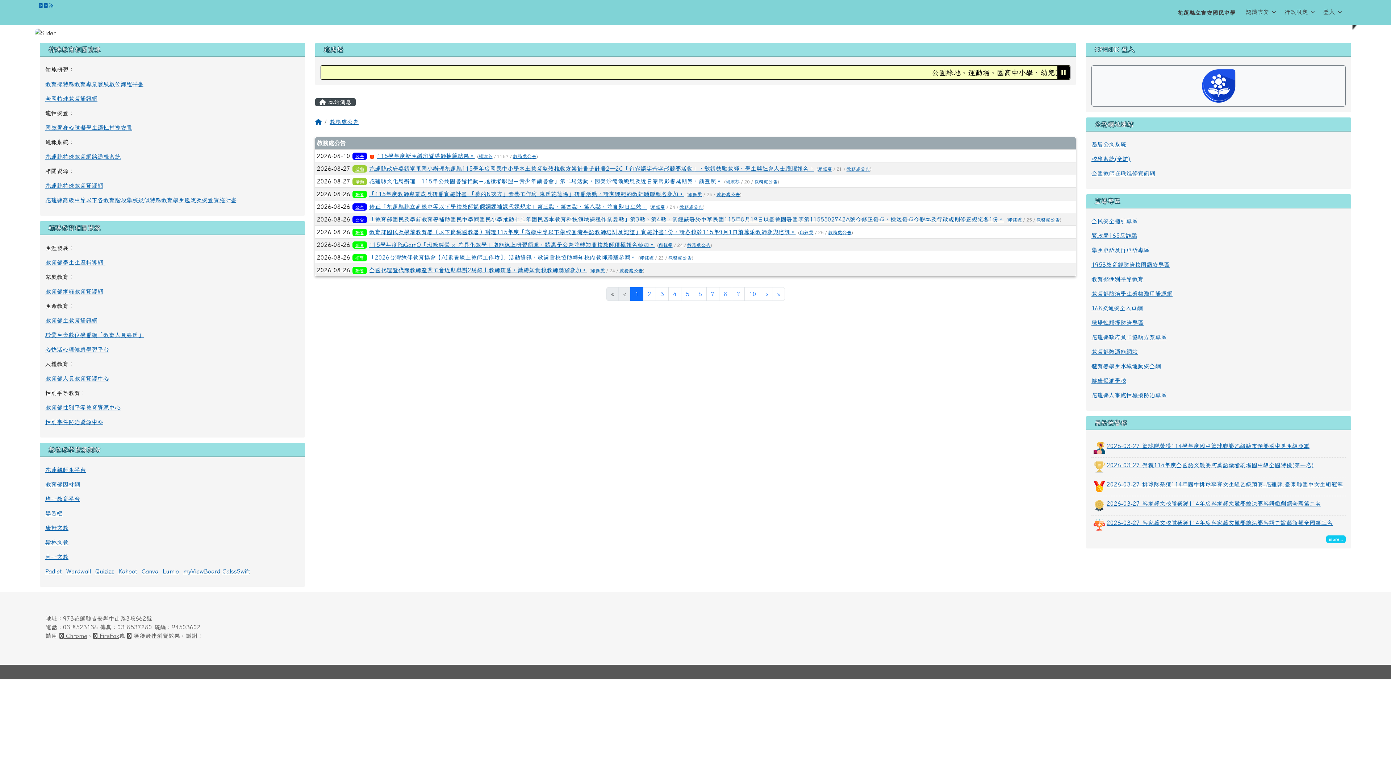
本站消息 (338, 102)
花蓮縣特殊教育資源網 (74, 185)
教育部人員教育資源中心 (77, 378)
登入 (1329, 12)
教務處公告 (344, 122)
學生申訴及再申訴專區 (1120, 250)
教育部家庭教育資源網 (74, 291)
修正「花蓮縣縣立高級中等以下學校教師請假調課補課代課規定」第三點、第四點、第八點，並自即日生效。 (508, 207)
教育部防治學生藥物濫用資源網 (1132, 294)
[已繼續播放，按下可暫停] (1063, 72)
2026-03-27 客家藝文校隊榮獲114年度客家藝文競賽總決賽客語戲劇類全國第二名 (1214, 503)
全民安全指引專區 (1114, 221)
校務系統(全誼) (1111, 159)
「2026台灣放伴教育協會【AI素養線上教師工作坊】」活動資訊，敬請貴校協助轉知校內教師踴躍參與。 (502, 257)
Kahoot (127, 571)
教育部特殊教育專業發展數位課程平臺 (94, 84)
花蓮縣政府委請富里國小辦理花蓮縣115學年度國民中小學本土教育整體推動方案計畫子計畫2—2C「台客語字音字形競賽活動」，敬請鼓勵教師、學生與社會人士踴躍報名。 (591, 168)
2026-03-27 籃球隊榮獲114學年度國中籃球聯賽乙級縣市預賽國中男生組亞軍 (1208, 446)
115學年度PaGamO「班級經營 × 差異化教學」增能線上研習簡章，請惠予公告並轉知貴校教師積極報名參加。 (512, 245)
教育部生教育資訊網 (71, 320)
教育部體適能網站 (1114, 352)
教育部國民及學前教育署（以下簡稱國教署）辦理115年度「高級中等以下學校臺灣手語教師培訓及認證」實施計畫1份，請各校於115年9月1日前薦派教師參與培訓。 (582, 232)
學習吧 (54, 513)
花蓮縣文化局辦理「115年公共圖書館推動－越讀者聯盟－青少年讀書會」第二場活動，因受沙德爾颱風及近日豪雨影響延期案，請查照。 (545, 181)
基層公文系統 (1108, 144)
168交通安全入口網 (1117, 308)
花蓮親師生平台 (65, 470)
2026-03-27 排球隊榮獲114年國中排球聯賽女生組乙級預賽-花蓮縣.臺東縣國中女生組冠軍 (1225, 484)
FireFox (108, 636)
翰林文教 (56, 542)
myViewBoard (201, 571)
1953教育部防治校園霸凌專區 (1130, 265)
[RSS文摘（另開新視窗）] (51, 5)
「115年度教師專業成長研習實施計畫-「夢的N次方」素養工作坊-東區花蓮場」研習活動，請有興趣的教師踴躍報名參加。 (526, 194)
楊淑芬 (486, 156)
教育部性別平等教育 (1117, 279)
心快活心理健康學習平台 (77, 349)
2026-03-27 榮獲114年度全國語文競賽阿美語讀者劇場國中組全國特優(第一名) (1210, 465)
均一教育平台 (62, 499)
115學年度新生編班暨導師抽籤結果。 (426, 156)
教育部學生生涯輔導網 (75, 262)
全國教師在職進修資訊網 (1123, 173)
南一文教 (56, 557)
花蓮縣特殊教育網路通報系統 (83, 157)
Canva (150, 571)
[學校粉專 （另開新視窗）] (41, 5)
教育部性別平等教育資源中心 (83, 407)
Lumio (171, 571)
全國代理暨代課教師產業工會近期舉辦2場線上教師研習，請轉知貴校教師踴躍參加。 (478, 270)
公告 (359, 156)
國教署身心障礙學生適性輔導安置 (88, 127)
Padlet (53, 571)
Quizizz (104, 571)
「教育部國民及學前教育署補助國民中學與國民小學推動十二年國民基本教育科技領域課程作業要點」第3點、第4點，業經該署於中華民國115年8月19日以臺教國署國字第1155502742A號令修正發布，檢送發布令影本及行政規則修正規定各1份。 (686, 219)
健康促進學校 (1108, 381)
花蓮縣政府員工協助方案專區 (1129, 337)
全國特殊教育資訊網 (71, 99)
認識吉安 (1257, 12)
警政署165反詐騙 (1114, 236)
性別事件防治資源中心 (74, 422)
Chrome (75, 636)
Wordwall (78, 571)
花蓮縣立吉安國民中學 (1207, 13)
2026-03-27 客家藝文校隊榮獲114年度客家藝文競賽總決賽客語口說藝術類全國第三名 (1220, 523)
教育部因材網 (62, 484)
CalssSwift (236, 571)
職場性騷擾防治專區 (1117, 323)
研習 (359, 194)
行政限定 (1296, 12)
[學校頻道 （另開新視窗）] (46, 5)
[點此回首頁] (695, 33)
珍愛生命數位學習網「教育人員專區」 (94, 335)
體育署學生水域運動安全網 (1126, 366)
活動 (359, 169)
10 (752, 294)
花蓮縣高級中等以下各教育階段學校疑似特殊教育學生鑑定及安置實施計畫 (141, 200)
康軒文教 (56, 528)
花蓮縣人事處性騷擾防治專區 (1129, 395)
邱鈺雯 (825, 169)
